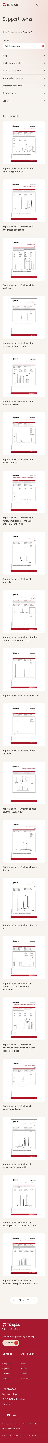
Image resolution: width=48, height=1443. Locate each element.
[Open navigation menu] (44, 5)
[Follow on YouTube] (8, 1415)
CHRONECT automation (13, 1399)
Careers (24, 1374)
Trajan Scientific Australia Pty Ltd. (29, 1435)
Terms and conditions (31, 1424)
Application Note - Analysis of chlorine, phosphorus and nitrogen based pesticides (19, 1048)
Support (5, 1379)
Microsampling (9, 1394)
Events (24, 1369)
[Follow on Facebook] (3, 1415)
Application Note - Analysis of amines (20, 696)
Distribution (27, 1354)
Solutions (6, 1374)
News (23, 1364)
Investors (25, 1379)
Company (6, 1364)
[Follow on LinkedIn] (14, 1415)
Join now (9, 1343)
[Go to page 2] (34, 1300)
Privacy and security (9, 1424)
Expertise (6, 1369)
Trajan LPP (7, 1404)
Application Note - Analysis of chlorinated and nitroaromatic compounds (17, 986)
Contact (7, 1354)
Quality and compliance (11, 1428)
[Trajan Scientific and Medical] (13, 5)
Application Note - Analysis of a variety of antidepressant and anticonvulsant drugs (18, 521)
